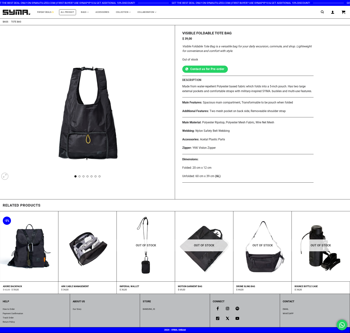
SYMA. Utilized (178, 330)
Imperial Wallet (129, 286)
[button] (322, 12)
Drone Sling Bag (245, 286)
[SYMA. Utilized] (16, 12)
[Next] (167, 112)
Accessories (102, 12)
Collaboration (145, 12)
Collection (122, 12)
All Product (67, 12)
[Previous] (7, 112)
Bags (83, 12)
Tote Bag (16, 21)
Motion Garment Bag (190, 286)
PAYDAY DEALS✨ (45, 12)
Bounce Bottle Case (306, 286)
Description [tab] (191, 80)
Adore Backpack (12, 286)
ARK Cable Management (75, 286)
